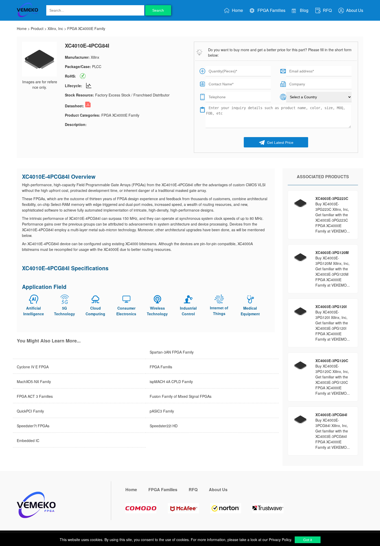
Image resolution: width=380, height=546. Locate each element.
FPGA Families (270, 10)
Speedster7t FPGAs (33, 425)
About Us (354, 10)
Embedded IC (28, 440)
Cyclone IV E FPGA (33, 366)
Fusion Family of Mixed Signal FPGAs (180, 396)
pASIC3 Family (162, 411)
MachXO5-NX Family (34, 381)
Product (37, 28)
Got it (307, 540)
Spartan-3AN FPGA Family (172, 352)
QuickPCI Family (30, 411)
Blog (303, 10)
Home (237, 10)
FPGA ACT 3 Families (35, 396)
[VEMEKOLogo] (27, 16)
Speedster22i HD (164, 425)
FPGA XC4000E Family (86, 28)
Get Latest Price (279, 142)
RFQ (327, 10)
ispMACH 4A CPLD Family (171, 381)
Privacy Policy (279, 539)
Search (158, 10)
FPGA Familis (161, 366)
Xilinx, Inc (55, 28)
